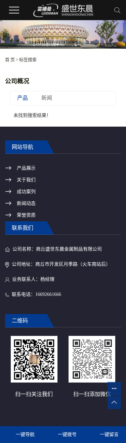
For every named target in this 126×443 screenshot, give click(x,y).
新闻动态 (26, 203)
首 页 (10, 59)
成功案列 (26, 191)
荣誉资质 (26, 215)
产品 (22, 98)
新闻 (46, 98)
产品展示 (26, 168)
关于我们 (26, 179)
